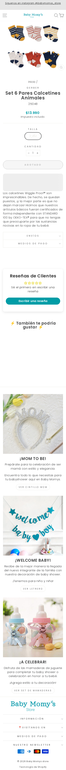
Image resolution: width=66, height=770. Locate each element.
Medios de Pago (33, 243)
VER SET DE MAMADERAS (33, 690)
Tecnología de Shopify (33, 766)
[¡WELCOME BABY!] (33, 526)
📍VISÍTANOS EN (32, 727)
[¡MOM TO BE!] (33, 424)
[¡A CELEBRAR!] (33, 627)
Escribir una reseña (33, 301)
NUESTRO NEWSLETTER (32, 745)
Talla (33, 129)
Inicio (31, 82)
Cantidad (33, 146)
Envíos (33, 235)
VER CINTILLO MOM (33, 487)
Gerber (33, 87)
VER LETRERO (33, 588)
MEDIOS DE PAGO (32, 736)
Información (32, 718)
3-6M (33, 136)
